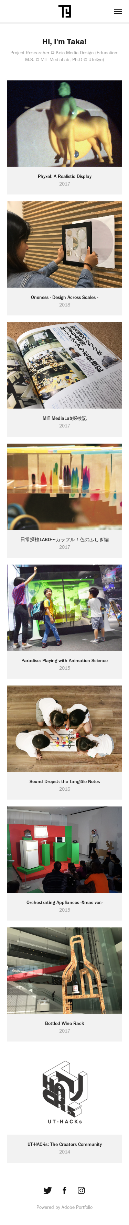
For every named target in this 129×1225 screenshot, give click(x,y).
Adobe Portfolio (77, 1207)
